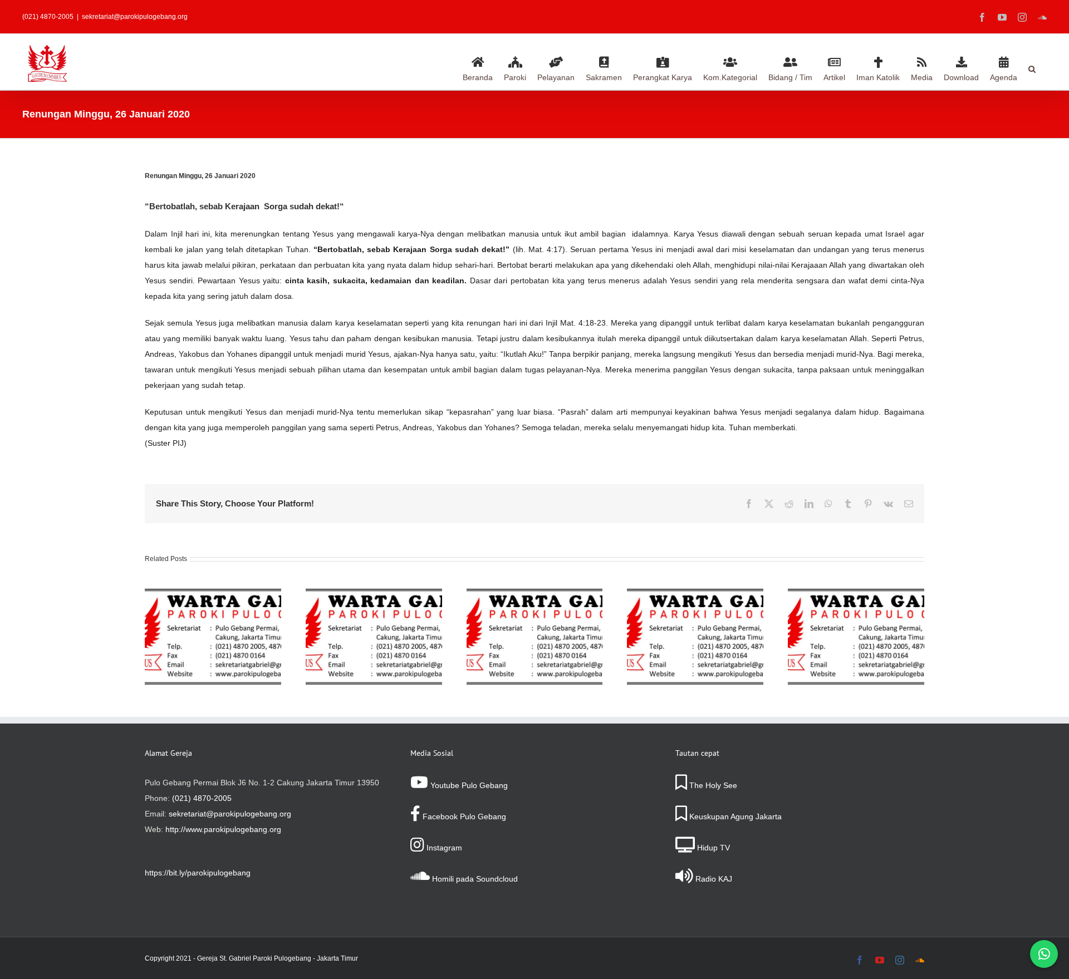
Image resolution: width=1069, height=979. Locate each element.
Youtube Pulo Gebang (468, 785)
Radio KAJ (712, 878)
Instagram (443, 847)
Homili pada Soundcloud (474, 878)
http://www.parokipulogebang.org (223, 829)
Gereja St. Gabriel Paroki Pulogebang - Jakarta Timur (277, 958)
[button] (1032, 67)
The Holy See (712, 785)
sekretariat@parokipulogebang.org (135, 17)
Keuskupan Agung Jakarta (734, 816)
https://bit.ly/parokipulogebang (198, 872)
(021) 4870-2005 (202, 798)
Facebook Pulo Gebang (463, 816)
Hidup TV (712, 847)
